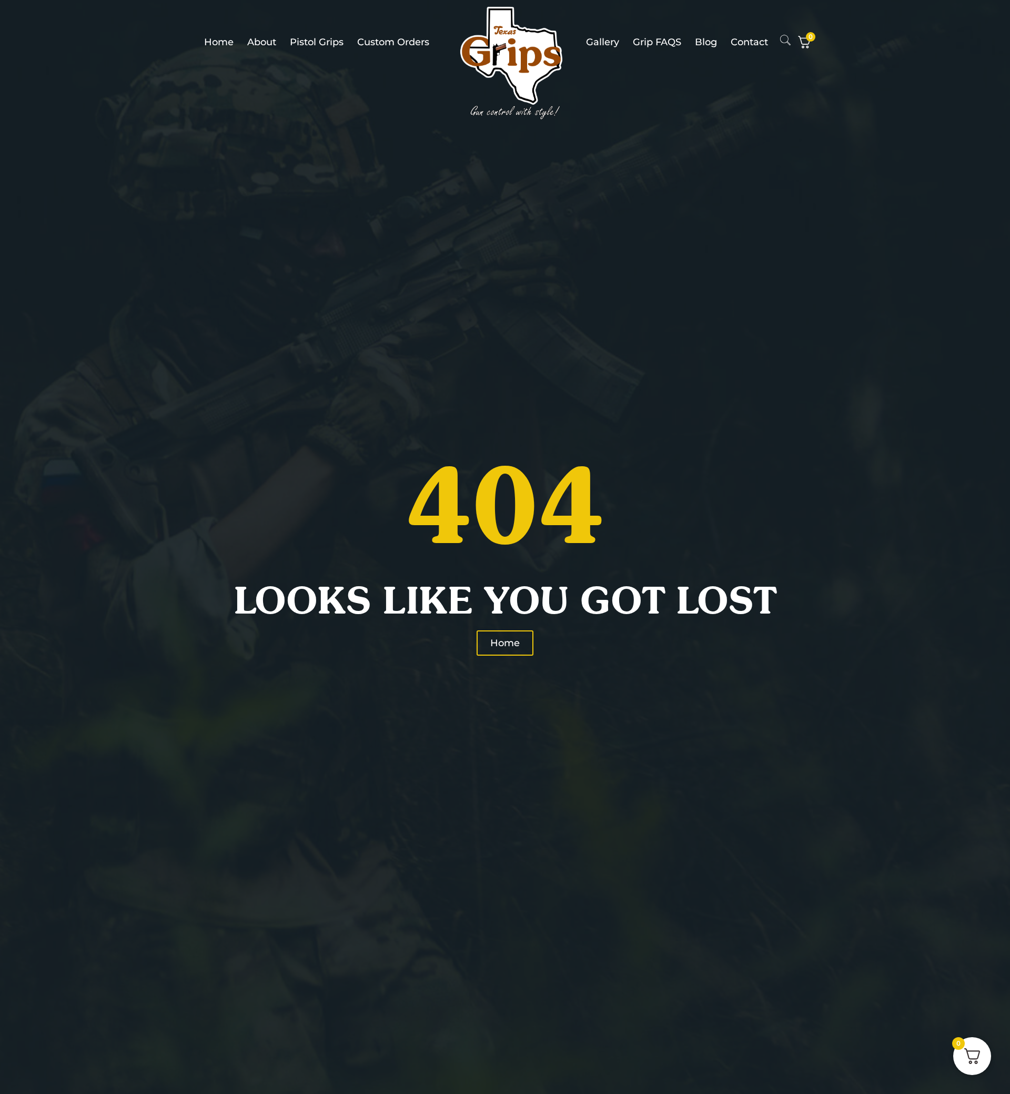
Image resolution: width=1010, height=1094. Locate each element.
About (261, 42)
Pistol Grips (317, 42)
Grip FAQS (657, 42)
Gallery (602, 42)
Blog (706, 42)
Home (219, 42)
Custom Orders (393, 42)
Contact (749, 42)
